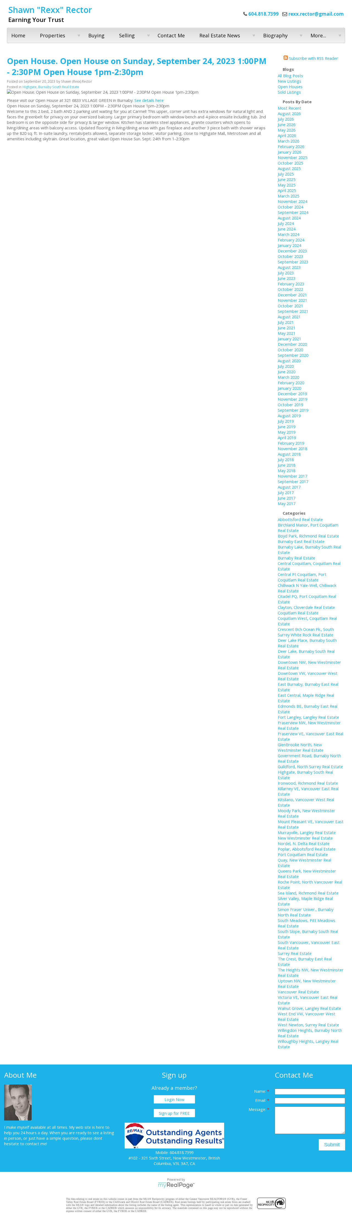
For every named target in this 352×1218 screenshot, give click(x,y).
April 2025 (287, 190)
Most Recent (289, 108)
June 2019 (286, 426)
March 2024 (288, 234)
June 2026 (286, 124)
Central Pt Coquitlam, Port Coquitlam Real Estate (302, 577)
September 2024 (293, 212)
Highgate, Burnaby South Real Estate (51, 87)
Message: (258, 1109)
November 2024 (292, 201)
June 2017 (286, 498)
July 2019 (286, 421)
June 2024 (286, 229)
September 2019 (293, 410)
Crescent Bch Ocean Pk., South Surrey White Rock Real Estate (306, 631)
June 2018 (286, 465)
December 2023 (292, 250)
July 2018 (286, 459)
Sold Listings (289, 92)
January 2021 (289, 338)
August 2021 (289, 316)
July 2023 (286, 272)
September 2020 (293, 355)
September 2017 (293, 481)
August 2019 (289, 415)
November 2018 (292, 448)
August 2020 (289, 360)
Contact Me (171, 35)
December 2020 (292, 344)
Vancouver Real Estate (298, 991)
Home (18, 35)
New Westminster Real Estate (305, 838)
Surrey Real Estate (295, 953)
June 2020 (286, 371)
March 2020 (288, 377)
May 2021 (286, 333)
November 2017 (292, 476)
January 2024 (289, 245)
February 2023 (291, 283)
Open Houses (290, 86)
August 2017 (289, 487)
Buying (96, 35)
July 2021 (286, 322)
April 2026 (287, 135)
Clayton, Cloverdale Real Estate (306, 607)
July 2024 (286, 223)
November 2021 (292, 300)
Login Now (174, 1099)
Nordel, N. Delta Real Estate (303, 843)
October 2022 (290, 289)
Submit (332, 1144)
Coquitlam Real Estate (298, 612)
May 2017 (286, 503)
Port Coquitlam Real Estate (303, 854)
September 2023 (293, 261)
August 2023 (289, 267)
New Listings (289, 81)
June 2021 (286, 327)
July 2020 (286, 366)
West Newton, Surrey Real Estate (308, 1024)
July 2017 (286, 492)
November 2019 (292, 399)
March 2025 (288, 196)
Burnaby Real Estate (296, 558)
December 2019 (292, 393)
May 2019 (286, 432)
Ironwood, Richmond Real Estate (308, 783)
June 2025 (286, 179)
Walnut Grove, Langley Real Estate (309, 1008)
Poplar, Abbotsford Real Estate (307, 849)
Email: (261, 1100)
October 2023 (290, 256)
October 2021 (290, 305)
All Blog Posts (290, 75)
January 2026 (289, 152)
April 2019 (287, 437)
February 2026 (291, 146)
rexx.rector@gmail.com (316, 14)
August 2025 (289, 168)
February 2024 (291, 240)
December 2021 (292, 294)
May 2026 (286, 130)
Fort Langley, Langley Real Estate (308, 717)
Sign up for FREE (174, 1113)
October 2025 (290, 163)
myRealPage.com (176, 1185)
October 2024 (290, 207)
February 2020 (291, 382)
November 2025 (292, 157)
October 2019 (290, 404)
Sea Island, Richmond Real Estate (308, 893)
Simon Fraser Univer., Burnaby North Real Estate (305, 912)
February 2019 (291, 443)
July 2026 (286, 119)
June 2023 (286, 278)
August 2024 (289, 218)
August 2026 (289, 113)
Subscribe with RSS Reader (313, 58)
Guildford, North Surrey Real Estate (310, 766)
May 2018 (286, 470)
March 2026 (288, 141)
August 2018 (289, 454)
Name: (260, 1091)
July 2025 (286, 174)
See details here (149, 100)
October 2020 (290, 349)
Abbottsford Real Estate (300, 519)
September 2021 (293, 311)
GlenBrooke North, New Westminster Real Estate (300, 747)
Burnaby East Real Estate (301, 541)
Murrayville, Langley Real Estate (307, 832)
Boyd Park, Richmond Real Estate (308, 536)
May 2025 (286, 185)
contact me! (36, 1143)
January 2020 (289, 388)
